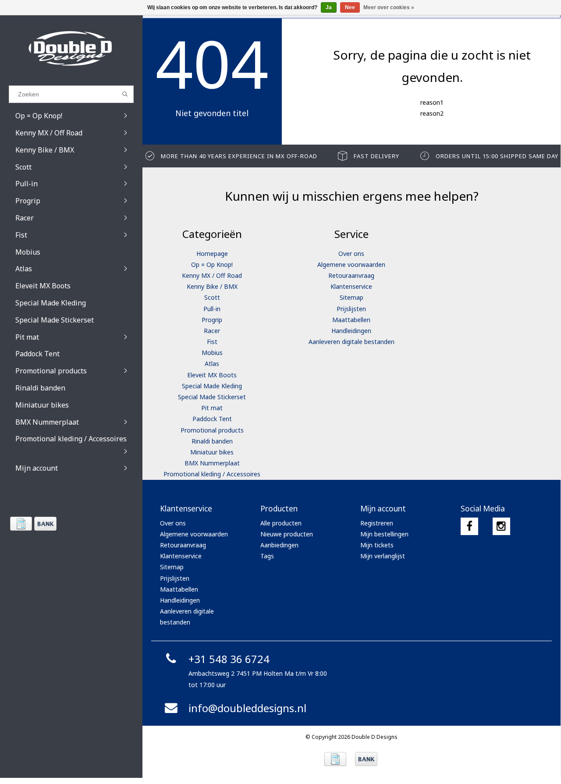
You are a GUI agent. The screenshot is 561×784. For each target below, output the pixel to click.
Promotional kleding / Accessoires (211, 474)
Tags (267, 556)
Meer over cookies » (388, 7)
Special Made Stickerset (212, 397)
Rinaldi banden (212, 441)
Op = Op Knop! (212, 264)
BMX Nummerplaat (212, 463)
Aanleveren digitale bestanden (351, 341)
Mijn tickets (377, 545)
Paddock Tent (212, 419)
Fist (212, 341)
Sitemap (351, 297)
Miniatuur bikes (212, 452)
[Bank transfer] (45, 524)
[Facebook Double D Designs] (469, 526)
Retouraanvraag (351, 275)
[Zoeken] (125, 94)
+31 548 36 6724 (229, 659)
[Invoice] (21, 524)
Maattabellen (351, 320)
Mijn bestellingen (384, 534)
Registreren (376, 523)
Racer (212, 330)
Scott (212, 297)
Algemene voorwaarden (351, 264)
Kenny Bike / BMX (212, 286)
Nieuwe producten (286, 534)
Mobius (212, 352)
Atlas (212, 363)
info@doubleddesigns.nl (247, 708)
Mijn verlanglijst (382, 556)
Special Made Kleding (212, 386)
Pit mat (212, 408)
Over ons (351, 253)
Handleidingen (351, 330)
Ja (329, 7)
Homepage (212, 253)
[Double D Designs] (71, 48)
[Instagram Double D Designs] (501, 526)
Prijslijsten (351, 309)
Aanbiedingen (279, 545)
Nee (350, 7)
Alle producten (281, 523)
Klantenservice (351, 286)
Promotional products (212, 430)
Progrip (212, 320)
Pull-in (211, 309)
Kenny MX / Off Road (212, 275)
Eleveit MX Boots (212, 375)
